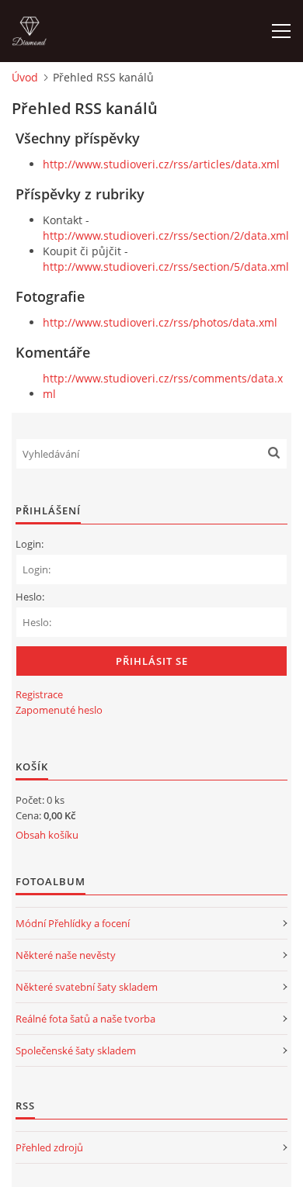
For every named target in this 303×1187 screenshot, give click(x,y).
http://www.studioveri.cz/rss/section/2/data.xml (166, 235)
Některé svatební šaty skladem (87, 987)
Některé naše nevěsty (66, 955)
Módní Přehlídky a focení (73, 923)
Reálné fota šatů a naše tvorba (85, 1019)
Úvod (25, 77)
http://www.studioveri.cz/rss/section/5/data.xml (166, 266)
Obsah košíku (47, 835)
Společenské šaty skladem (76, 1050)
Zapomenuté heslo (59, 710)
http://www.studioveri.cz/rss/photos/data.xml (160, 322)
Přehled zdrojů (49, 1147)
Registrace (39, 694)
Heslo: (30, 597)
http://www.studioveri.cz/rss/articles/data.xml (161, 164)
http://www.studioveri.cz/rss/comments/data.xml (163, 386)
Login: (30, 544)
